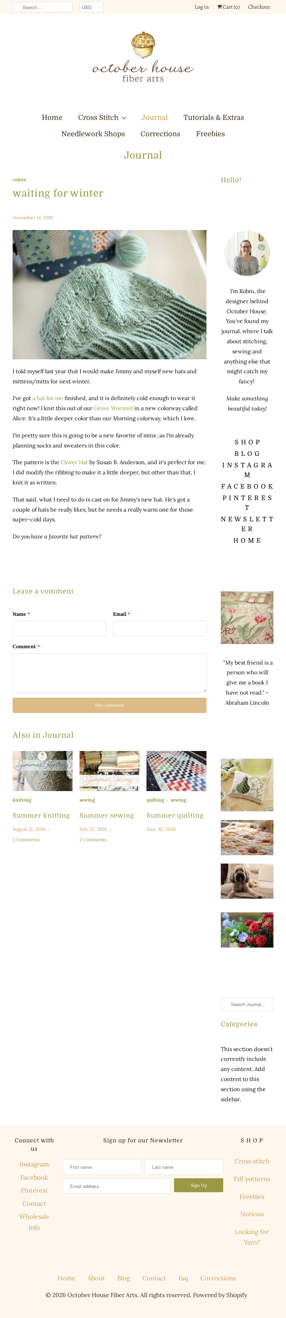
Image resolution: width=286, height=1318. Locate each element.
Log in (202, 7)
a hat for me (48, 397)
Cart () (231, 7)
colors (19, 180)
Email (121, 614)
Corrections (160, 134)
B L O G (247, 453)
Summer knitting (41, 815)
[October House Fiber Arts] (143, 62)
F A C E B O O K (247, 486)
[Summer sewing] (110, 771)
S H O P (247, 442)
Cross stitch (252, 1161)
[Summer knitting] (43, 771)
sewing (87, 800)
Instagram (34, 1164)
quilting (155, 800)
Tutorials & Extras (213, 118)
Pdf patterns (252, 1179)
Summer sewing (107, 815)
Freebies (210, 134)
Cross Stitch (98, 118)
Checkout (259, 7)
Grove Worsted (113, 408)
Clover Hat (74, 462)
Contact (34, 1204)
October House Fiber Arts (102, 1295)
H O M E (247, 540)
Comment (26, 646)
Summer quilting (175, 815)
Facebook (34, 1177)
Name (21, 614)
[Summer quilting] (176, 771)
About (96, 1278)
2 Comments (26, 840)
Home (52, 118)
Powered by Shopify (220, 1295)
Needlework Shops (93, 134)
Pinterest (34, 1190)
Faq (183, 1278)
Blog (123, 1278)
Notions (252, 1214)
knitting (22, 800)
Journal (154, 118)
